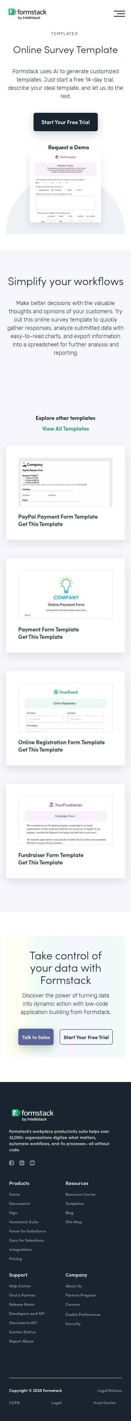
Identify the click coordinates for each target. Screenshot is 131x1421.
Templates (64, 33)
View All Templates (65, 428)
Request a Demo (68, 147)
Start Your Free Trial (65, 122)
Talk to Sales (36, 1037)
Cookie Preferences (83, 1314)
